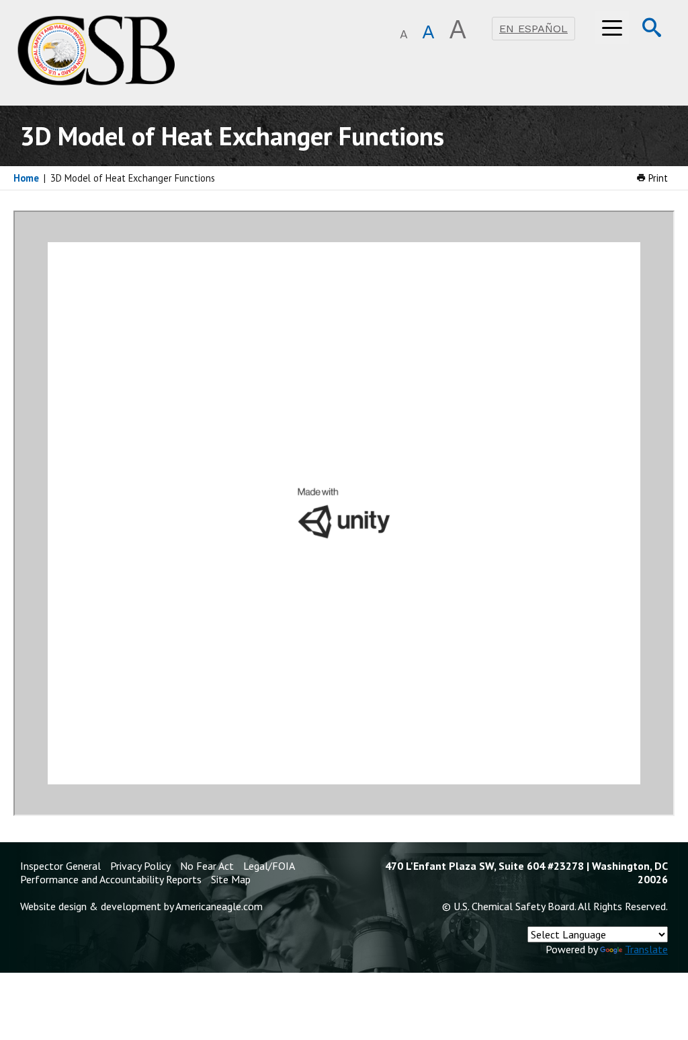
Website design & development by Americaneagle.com (141, 906)
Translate (646, 949)
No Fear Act (207, 865)
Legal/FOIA (269, 865)
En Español (533, 28)
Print (657, 178)
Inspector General (60, 865)
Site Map (231, 879)
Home (26, 178)
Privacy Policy (140, 865)
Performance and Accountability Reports (111, 879)
